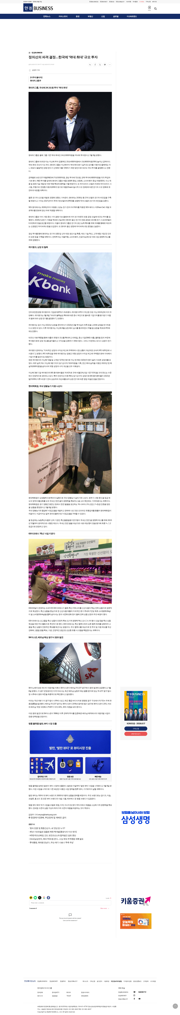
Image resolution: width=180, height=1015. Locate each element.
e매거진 (154, 1)
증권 (77, 16)
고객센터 (146, 981)
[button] (149, 8)
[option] (135, 819)
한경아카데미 (85, 992)
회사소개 (85, 981)
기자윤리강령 (127, 981)
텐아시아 (40, 996)
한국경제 (40, 992)
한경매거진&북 (27, 1)
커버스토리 (63, 16)
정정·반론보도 (137, 981)
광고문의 (99, 981)
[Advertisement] (90, 35)
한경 (93, 2)
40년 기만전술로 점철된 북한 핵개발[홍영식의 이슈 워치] (53, 832)
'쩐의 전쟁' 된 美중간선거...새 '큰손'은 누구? (47, 828)
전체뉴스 (46, 16)
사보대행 (128, 1)
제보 (141, 1)
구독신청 (148, 1)
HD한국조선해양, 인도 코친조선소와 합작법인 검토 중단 (53, 835)
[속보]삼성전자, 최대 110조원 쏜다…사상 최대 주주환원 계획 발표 (56, 839)
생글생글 (54, 996)
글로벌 (115, 16)
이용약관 (106, 981)
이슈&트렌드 (132, 16)
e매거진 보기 (135, 734)
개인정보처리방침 (116, 981)
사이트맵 (153, 981)
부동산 (90, 16)
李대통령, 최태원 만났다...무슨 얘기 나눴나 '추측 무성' (52, 842)
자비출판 (135, 1)
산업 (103, 16)
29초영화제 (84, 996)
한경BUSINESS (37, 53)
